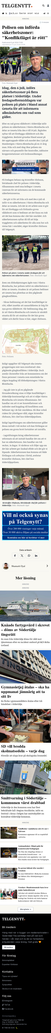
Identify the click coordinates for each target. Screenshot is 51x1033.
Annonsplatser (8, 960)
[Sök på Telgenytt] (43, 5)
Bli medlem (8, 947)
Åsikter (22, 13)
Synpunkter (7, 984)
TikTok (7, 1005)
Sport (30, 13)
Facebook (8, 1009)
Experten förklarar (10, 964)
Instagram (8, 1000)
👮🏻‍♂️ (13, 13)
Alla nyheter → (25, 909)
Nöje (37, 13)
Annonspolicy (9, 1016)
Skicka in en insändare (12, 989)
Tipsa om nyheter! (10, 976)
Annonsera (6, 980)
